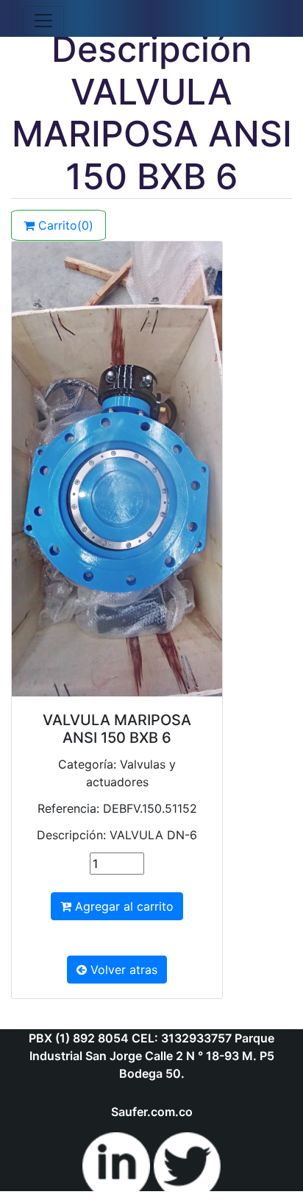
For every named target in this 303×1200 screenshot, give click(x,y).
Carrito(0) (64, 225)
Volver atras (122, 969)
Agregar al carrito (122, 906)
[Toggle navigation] (43, 20)
